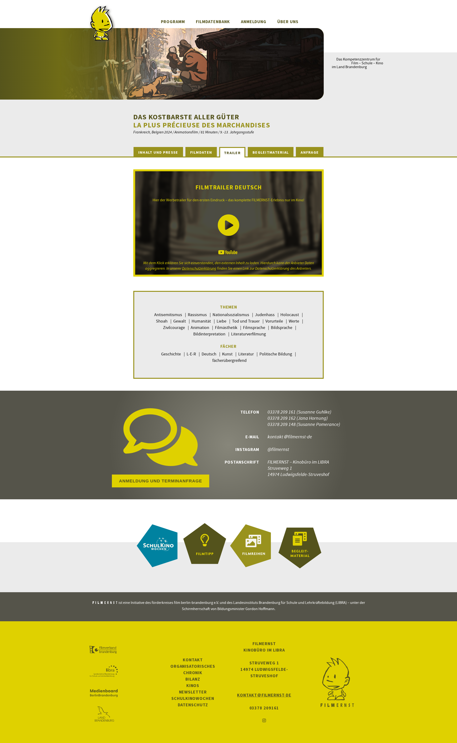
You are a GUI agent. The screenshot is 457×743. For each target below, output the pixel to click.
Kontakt (193, 659)
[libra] (104, 671)
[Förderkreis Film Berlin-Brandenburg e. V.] (104, 649)
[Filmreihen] (252, 545)
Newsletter (193, 692)
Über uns (287, 21)
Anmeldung (253, 21)
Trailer (232, 152)
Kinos (192, 685)
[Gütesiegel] (204, 545)
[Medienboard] (104, 693)
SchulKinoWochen (192, 698)
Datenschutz (193, 705)
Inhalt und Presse (158, 152)
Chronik (192, 672)
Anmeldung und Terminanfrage (160, 481)
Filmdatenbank (213, 21)
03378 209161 (264, 708)
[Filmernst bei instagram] (264, 720)
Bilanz (192, 679)
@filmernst (278, 449)
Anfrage (310, 152)
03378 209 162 (282, 418)
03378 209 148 (282, 424)
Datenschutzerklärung (199, 268)
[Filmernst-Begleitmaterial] (300, 545)
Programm (173, 21)
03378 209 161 (282, 412)
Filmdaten (201, 152)
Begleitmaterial (271, 152)
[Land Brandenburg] (104, 714)
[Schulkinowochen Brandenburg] (157, 545)
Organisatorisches (192, 666)
